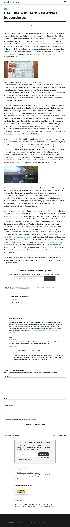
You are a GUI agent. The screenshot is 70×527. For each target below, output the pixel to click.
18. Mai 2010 (16, 353)
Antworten (13, 333)
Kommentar (8, 376)
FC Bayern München (48, 287)
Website (6, 413)
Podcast (17, 506)
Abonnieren (49, 279)
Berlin (18, 287)
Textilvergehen (11, 2)
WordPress (31, 523)
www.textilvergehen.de (20, 303)
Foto (37, 504)
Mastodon (14, 300)
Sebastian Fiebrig (21, 296)
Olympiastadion (9, 289)
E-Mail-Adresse (9, 406)
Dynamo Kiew (35, 287)
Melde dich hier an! (21, 479)
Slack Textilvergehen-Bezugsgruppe (28, 473)
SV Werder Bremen (22, 289)
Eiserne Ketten (27, 504)
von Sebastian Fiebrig (12, 24)
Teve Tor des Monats (46, 506)
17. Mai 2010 (8, 26)
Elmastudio (46, 523)
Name (6, 398)
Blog (5, 9)
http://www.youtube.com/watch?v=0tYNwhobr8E (42, 330)
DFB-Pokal (26, 287)
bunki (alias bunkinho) (16, 318)
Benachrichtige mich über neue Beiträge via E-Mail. (21, 419)
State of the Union (29, 506)
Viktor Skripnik (22, 229)
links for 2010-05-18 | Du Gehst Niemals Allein (27, 351)
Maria (10, 337)
